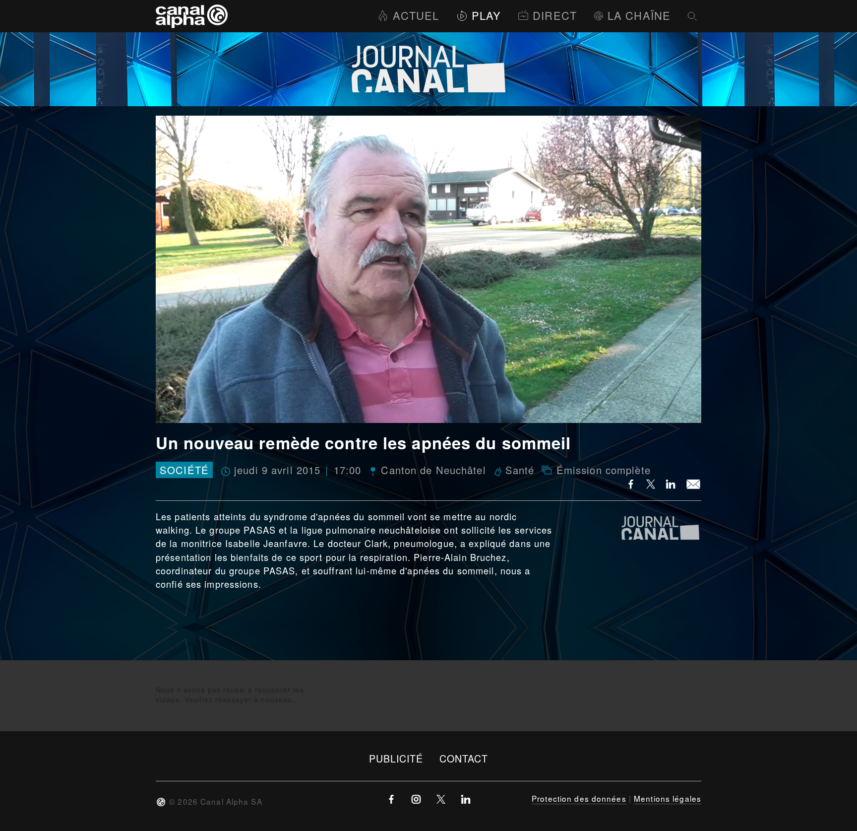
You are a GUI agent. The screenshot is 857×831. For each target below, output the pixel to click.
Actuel (416, 15)
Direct (555, 15)
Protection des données (579, 798)
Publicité (396, 758)
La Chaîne (639, 15)
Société (184, 470)
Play (486, 15)
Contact (464, 758)
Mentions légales (667, 798)
